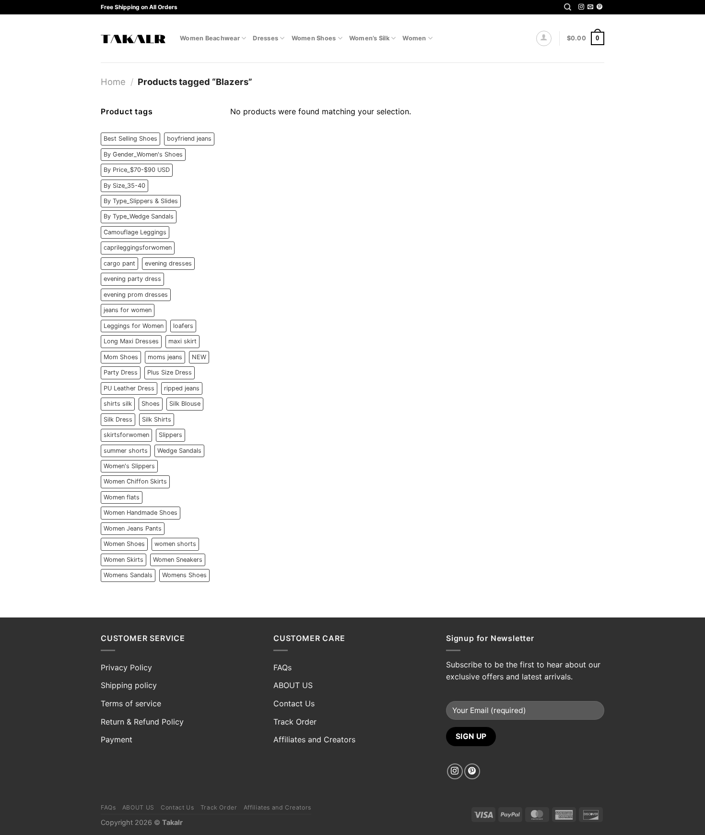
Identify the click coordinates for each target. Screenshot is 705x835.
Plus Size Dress (169, 372)
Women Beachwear (210, 38)
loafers (183, 325)
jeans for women (128, 310)
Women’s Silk (369, 38)
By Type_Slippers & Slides (141, 201)
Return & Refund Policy (142, 721)
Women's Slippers (129, 466)
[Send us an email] (590, 7)
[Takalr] (133, 38)
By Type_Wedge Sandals (139, 216)
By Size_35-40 (124, 185)
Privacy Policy (126, 667)
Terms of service (131, 703)
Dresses (265, 38)
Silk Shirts (156, 419)
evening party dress (132, 278)
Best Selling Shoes (130, 138)
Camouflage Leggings (135, 232)
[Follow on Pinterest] (599, 7)
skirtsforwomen (126, 434)
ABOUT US (293, 685)
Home (113, 81)
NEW (199, 357)
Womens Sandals (128, 575)
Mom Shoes (121, 357)
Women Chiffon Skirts (135, 481)
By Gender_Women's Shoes (143, 154)
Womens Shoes (184, 575)
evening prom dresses (136, 294)
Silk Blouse (184, 403)
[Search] (567, 7)
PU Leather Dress (129, 388)
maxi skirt (182, 341)
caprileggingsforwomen (138, 247)
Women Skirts (123, 559)
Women (414, 38)
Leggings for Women (134, 325)
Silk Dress (118, 419)
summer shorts (126, 450)
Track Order (295, 721)
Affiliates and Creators (314, 739)
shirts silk (118, 403)
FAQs (282, 667)
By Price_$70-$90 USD (137, 169)
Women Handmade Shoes (140, 512)
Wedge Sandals (179, 450)
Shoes (150, 403)
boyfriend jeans (189, 138)
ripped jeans (182, 388)
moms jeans (165, 357)
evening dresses (168, 263)
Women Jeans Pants (133, 528)
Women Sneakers (177, 559)
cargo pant (119, 263)
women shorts (175, 543)
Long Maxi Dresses (131, 341)
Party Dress (121, 372)
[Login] (544, 38)
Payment (116, 739)
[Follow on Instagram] (581, 7)
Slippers (170, 434)
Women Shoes (314, 38)
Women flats (122, 497)
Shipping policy (129, 685)
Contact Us (294, 703)
